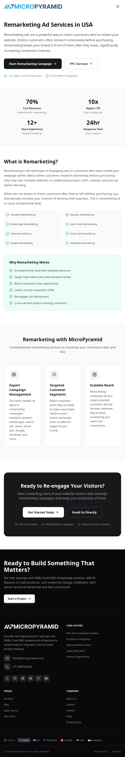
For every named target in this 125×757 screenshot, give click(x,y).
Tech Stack (9, 716)
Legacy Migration (75, 650)
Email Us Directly (84, 512)
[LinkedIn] (23, 678)
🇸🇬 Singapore (95, 740)
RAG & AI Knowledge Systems (82, 633)
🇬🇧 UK (36, 740)
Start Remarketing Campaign (30, 64)
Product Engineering (77, 656)
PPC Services (79, 64)
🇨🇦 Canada (66, 740)
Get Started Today (41, 512)
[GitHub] (15, 678)
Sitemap (116, 751)
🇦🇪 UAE (80, 740)
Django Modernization (78, 644)
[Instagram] (38, 678)
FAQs (69, 716)
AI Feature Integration (78, 639)
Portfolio (8, 698)
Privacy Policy (73, 722)
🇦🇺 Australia (50, 740)
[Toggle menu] (118, 6)
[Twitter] (7, 678)
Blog (6, 704)
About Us (71, 698)
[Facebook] (30, 678)
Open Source (11, 710)
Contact (70, 704)
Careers (70, 710)
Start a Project (17, 598)
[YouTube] (46, 678)
